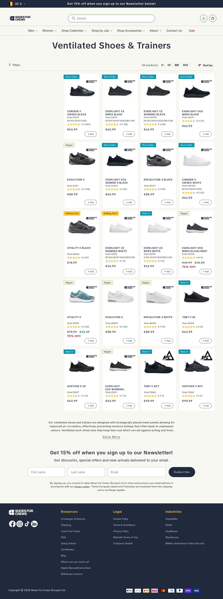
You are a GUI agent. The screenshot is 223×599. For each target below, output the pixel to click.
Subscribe (182, 472)
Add (92, 134)
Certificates (67, 549)
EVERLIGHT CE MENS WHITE (153, 249)
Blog (63, 555)
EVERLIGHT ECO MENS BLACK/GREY (194, 249)
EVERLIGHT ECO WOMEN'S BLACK (116, 181)
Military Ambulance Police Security (185, 543)
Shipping (66, 524)
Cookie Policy (120, 518)
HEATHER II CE (76, 386)
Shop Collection (72, 31)
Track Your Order (70, 531)
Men (31, 31)
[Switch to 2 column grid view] (162, 65)
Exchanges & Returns (73, 518)
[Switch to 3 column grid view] (169, 65)
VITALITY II (74, 317)
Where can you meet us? (75, 561)
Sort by (208, 65)
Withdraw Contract (71, 574)
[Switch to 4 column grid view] (176, 65)
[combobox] (111, 18)
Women (48, 31)
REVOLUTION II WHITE (158, 317)
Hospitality (172, 518)
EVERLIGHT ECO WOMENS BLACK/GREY (114, 388)
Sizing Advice (68, 543)
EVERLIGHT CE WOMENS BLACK (154, 113)
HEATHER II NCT (192, 386)
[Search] (73, 18)
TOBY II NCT (151, 386)
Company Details (123, 543)
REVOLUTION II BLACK (158, 179)
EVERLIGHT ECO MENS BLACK (192, 113)
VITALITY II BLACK (79, 248)
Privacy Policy (121, 531)
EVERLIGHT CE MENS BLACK (114, 113)
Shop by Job (100, 31)
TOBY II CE (188, 317)
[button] (32, 30)
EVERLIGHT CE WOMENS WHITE (116, 249)
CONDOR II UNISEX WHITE (191, 181)
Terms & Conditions (124, 524)
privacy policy (82, 486)
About (154, 31)
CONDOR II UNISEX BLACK (76, 113)
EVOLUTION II (75, 179)
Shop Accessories (129, 31)
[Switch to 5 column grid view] (185, 65)
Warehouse (172, 537)
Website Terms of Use (125, 537)
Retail (169, 524)
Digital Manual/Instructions (76, 567)
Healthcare (172, 531)
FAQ (63, 537)
